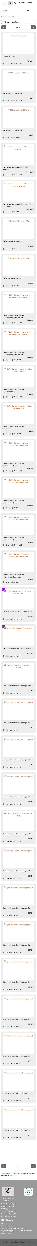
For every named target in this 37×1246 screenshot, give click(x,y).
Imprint (4, 1223)
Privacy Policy (6, 1226)
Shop (3, 17)
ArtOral (11, 17)
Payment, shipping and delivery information (16, 1231)
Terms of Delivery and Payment (12, 1228)
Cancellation (5, 1233)
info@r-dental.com (9, 1216)
